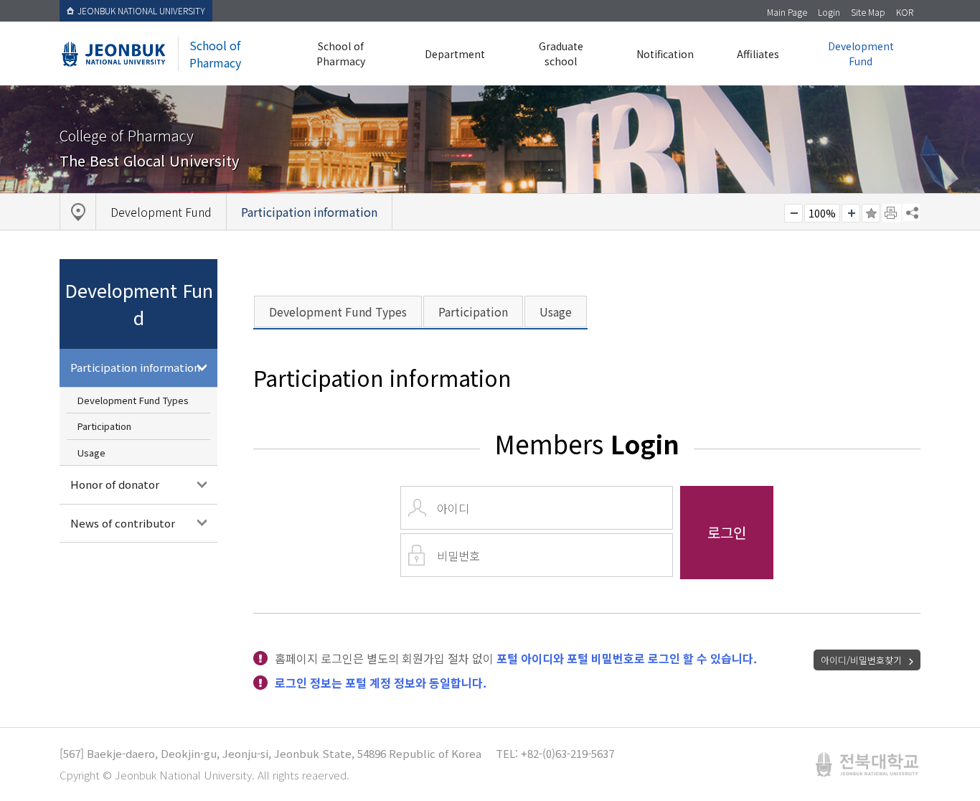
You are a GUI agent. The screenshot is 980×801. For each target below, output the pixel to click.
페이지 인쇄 (891, 213)
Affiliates (758, 54)
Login (829, 12)
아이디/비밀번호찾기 (861, 660)
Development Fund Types (133, 400)
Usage (91, 452)
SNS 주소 (911, 212)
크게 (851, 213)
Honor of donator (114, 484)
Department (455, 54)
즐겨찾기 (871, 213)
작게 (793, 213)
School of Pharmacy (340, 53)
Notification (665, 54)
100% (822, 213)
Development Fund (861, 53)
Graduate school (561, 53)
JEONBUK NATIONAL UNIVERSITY (141, 10)
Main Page (787, 12)
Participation (104, 426)
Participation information (135, 367)
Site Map (868, 12)
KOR (904, 12)
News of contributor (122, 522)
